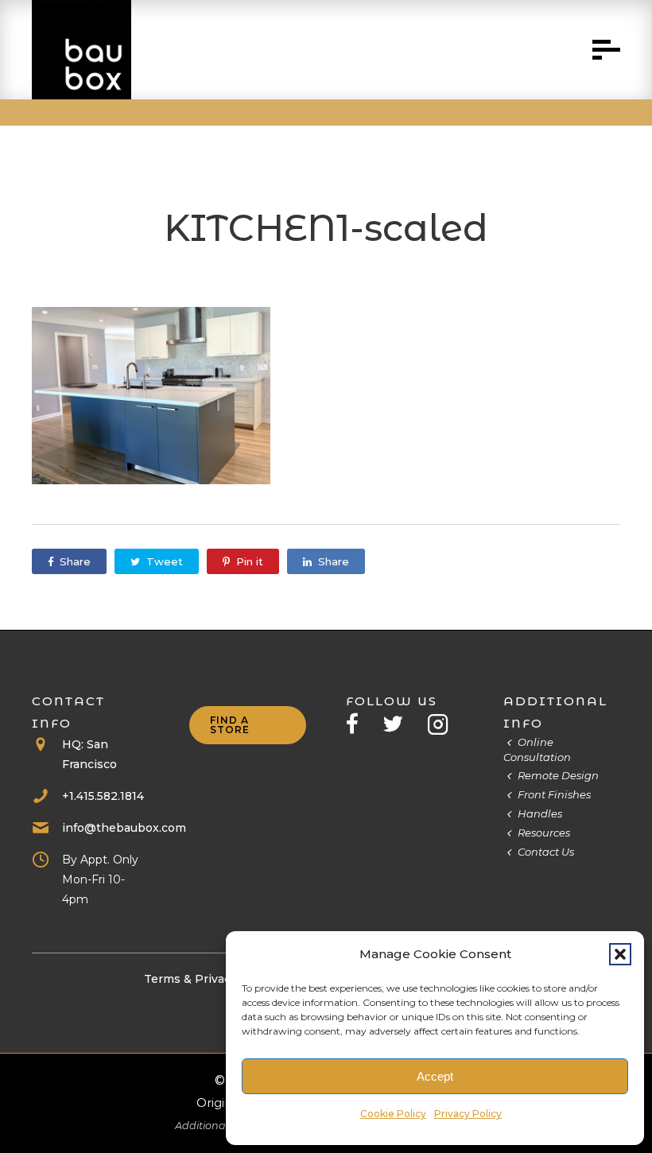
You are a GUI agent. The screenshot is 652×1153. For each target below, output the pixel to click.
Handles (540, 813)
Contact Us (546, 851)
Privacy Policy (468, 1114)
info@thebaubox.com (124, 828)
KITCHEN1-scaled (326, 227)
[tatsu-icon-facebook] (358, 723)
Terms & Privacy (190, 979)
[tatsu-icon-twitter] (398, 723)
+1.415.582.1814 (103, 796)
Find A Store (230, 725)
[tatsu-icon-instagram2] (438, 723)
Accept (435, 1076)
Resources (544, 832)
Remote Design (558, 775)
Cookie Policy (393, 1114)
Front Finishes (554, 794)
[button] (620, 954)
